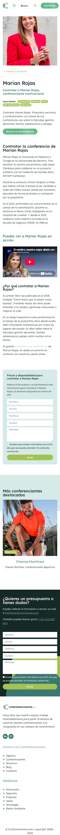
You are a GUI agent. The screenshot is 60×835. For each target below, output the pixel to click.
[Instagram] (11, 736)
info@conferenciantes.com (22, 612)
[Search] (35, 5)
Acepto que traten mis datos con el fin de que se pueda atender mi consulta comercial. (30, 448)
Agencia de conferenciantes (24, 747)
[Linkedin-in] (5, 736)
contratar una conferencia (31, 346)
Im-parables (30, 562)
